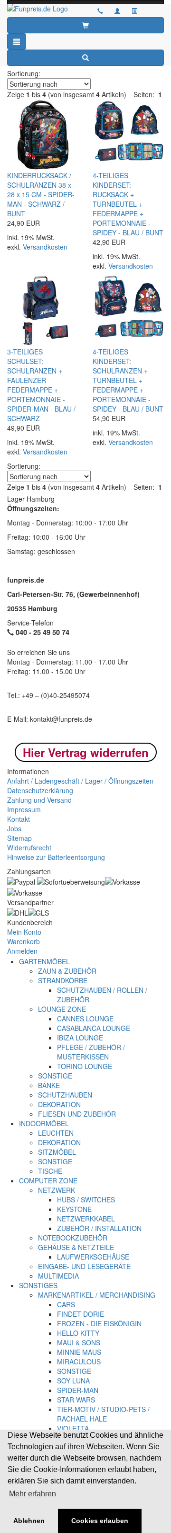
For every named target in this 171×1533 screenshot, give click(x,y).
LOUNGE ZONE (62, 1009)
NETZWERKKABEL (86, 1218)
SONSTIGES (38, 1285)
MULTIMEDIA (58, 1276)
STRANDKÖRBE (62, 980)
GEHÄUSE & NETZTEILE (76, 1247)
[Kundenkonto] (134, 10)
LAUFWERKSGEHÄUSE (93, 1256)
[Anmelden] (117, 10)
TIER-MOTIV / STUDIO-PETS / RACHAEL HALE (103, 1413)
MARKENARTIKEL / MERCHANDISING (96, 1295)
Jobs (14, 828)
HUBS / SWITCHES (86, 1199)
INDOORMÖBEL (44, 1123)
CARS (66, 1304)
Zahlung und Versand (39, 800)
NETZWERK (56, 1190)
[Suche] (85, 58)
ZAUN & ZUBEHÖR (67, 971)
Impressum (24, 809)
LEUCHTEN (56, 1133)
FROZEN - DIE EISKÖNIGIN (99, 1323)
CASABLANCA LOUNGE (93, 1028)
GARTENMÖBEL (44, 961)
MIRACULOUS (79, 1361)
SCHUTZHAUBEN (65, 1094)
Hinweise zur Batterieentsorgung (56, 857)
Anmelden (22, 951)
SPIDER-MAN (77, 1390)
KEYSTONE (74, 1209)
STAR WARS (76, 1399)
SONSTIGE (55, 1075)
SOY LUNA (73, 1380)
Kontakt (18, 819)
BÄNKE (49, 1085)
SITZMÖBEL (57, 1152)
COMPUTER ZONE (48, 1180)
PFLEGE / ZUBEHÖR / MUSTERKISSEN (91, 1051)
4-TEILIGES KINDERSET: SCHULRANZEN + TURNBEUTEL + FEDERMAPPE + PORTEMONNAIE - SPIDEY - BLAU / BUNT (128, 380)
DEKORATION (59, 1104)
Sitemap (19, 838)
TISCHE (50, 1171)
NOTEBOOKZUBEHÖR (72, 1237)
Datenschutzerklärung (40, 790)
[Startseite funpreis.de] (42, 8)
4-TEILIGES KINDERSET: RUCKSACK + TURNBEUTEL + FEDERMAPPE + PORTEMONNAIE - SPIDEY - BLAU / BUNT (128, 204)
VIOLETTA (73, 1428)
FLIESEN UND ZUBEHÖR (77, 1114)
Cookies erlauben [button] (99, 1520)
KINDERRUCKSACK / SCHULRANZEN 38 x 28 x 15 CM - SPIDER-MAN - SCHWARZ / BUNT (41, 194)
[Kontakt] (100, 10)
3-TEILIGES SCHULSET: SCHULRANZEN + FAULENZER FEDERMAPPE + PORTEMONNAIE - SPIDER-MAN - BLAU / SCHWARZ (41, 385)
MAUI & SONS (78, 1342)
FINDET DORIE (80, 1314)
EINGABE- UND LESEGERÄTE (84, 1266)
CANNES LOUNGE (85, 1018)
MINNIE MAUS (79, 1352)
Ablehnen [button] (29, 1520)
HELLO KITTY (78, 1333)
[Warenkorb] (85, 25)
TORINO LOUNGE (84, 1066)
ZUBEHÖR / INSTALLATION (99, 1228)
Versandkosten (45, 247)
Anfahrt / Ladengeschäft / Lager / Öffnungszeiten (80, 781)
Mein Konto (24, 932)
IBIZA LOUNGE (80, 1037)
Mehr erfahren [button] (32, 1494)
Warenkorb (23, 941)
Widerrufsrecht (29, 847)
